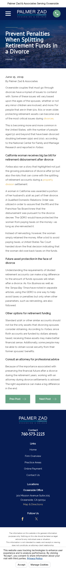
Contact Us (33, 475)
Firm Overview (33, 456)
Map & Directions (33, 504)
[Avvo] (29, 519)
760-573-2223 (33, 434)
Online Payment (33, 468)
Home (33, 449)
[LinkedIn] (43, 519)
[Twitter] (36, 519)
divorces (49, 118)
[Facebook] (22, 519)
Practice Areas (33, 462)
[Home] (31, 13)
